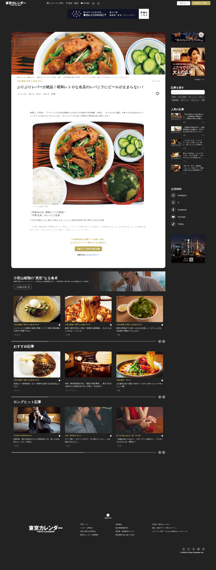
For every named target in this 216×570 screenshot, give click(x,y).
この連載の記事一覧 (22, 287)
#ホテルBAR (182, 97)
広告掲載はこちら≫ (200, 79)
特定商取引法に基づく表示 (125, 534)
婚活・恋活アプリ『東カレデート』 (164, 528)
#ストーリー (185, 100)
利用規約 (119, 524)
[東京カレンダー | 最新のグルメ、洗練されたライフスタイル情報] (26, 3)
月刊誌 (86, 3)
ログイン (183, 3)
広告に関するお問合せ (88, 531)
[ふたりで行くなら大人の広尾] (188, 61)
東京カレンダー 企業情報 (89, 534)
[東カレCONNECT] (108, 14)
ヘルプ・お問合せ (86, 528)
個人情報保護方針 (122, 528)
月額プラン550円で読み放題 (88, 248)
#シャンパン (193, 97)
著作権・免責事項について (125, 531)
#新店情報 (175, 100)
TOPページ (84, 524)
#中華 (174, 97)
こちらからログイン (92, 255)
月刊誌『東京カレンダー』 (161, 524)
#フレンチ (202, 97)
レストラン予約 (55, 3)
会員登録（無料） (201, 3)
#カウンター (195, 100)
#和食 (204, 100)
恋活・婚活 (73, 3)
